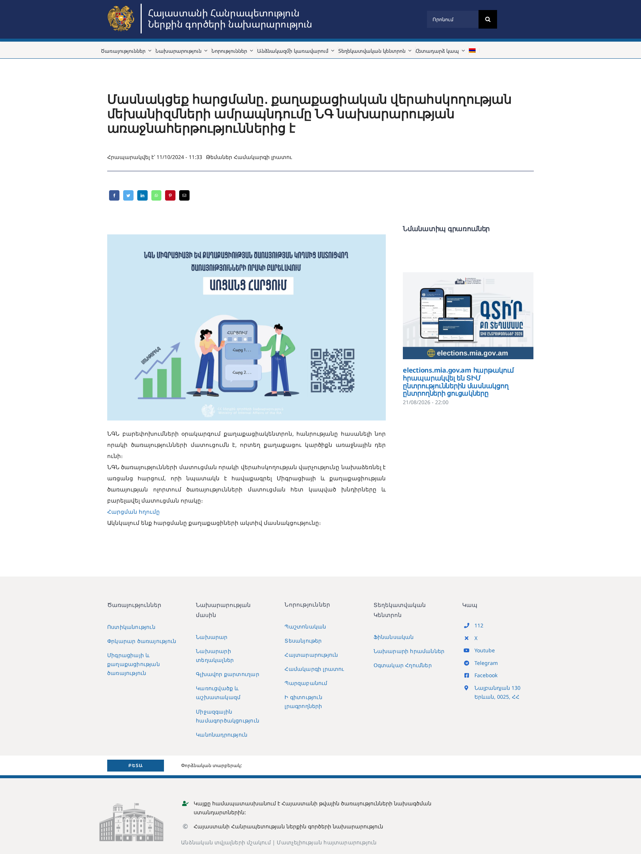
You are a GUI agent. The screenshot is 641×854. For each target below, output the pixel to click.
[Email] (184, 195)
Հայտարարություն (311, 654)
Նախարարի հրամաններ (409, 651)
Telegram (486, 662)
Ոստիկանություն (131, 626)
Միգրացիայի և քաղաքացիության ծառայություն (133, 664)
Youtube (484, 650)
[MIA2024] (122, 6)
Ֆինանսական (394, 636)
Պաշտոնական (305, 626)
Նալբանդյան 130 (497, 687)
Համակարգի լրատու (263, 156)
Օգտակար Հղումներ (403, 665)
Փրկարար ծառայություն (141, 640)
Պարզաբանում (306, 682)
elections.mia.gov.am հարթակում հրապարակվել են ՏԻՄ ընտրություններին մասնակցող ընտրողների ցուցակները (457, 315)
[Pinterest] (170, 195)
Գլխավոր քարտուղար (227, 674)
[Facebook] (114, 195)
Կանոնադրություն (221, 734)
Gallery (479, 315)
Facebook (485, 675)
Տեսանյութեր (303, 640)
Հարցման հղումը (133, 511)
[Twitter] (128, 195)
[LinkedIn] (142, 195)
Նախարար (211, 636)
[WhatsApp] (156, 195)
